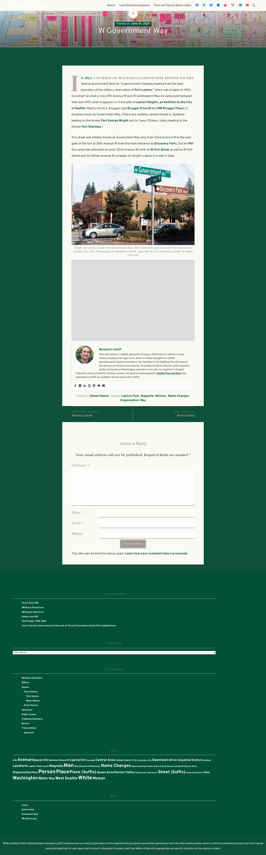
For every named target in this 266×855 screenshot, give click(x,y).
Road (137, 772)
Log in (25, 805)
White (85, 778)
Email (77, 523)
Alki (15, 760)
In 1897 (86, 78)
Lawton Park (130, 396)
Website (77, 534)
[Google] (89, 386)
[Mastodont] (94, 386)
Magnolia (147, 396)
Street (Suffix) (171, 772)
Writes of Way (27, 6)
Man (69, 765)
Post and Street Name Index (172, 5)
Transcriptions (29, 728)
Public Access (29, 714)
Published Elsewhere (32, 719)
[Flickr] (80, 386)
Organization (129, 400)
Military (160, 396)
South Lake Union (149, 772)
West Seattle (66, 778)
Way (143, 400)
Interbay (206, 760)
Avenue (25, 760)
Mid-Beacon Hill (82, 766)
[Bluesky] (98, 386)
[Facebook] (75, 386)
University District (194, 772)
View (206, 772)
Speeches (29, 732)
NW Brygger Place (170, 108)
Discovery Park (165, 144)
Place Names (30, 691)
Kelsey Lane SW (30, 616)
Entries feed (28, 809)
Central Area (105, 760)
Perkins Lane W (84, 414)
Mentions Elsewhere (32, 678)
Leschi (45, 766)
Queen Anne (105, 772)
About (111, 5)
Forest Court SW (30, 603)
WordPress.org (29, 818)
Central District (123, 760)
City (134, 760)
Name (77, 513)
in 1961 (188, 144)
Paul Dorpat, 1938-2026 (34, 621)
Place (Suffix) (82, 772)
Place (62, 772)
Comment (80, 465)
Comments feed (30, 814)
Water (43, 778)
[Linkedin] (84, 386)
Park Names (32, 696)
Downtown (160, 760)
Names (25, 687)
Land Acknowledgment (134, 5)
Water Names (33, 700)
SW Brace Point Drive (33, 607)
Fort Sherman (91, 127)
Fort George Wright (114, 121)
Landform (20, 766)
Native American (139, 766)
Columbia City (144, 760)
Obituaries (27, 710)
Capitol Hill (77, 760)
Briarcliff (64, 760)
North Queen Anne (187, 766)
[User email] (103, 386)
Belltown (54, 760)
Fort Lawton (143, 90)
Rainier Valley (124, 772)
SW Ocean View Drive (33, 612)
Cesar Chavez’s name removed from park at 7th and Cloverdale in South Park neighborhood (69, 625)
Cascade (90, 760)
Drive (173, 760)
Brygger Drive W (139, 108)
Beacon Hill (40, 760)
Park (35, 772)
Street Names (99, 396)
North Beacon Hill (170, 766)
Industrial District (190, 760)
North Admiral (154, 766)
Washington (25, 778)
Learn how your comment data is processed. (156, 554)
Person (47, 772)
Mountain (95, 766)
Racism (25, 723)
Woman (99, 778)
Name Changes (178, 396)
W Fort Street (160, 150)
